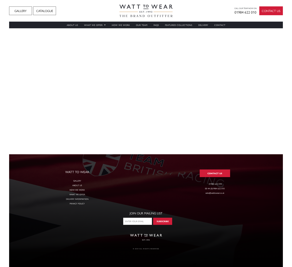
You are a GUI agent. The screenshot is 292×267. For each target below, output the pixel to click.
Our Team (142, 24)
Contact (219, 24)
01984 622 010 (245, 12)
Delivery (203, 24)
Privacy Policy (77, 203)
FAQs (156, 24)
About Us (72, 24)
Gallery (77, 180)
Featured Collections (178, 24)
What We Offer (93, 24)
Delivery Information (77, 198)
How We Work (121, 24)
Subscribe (163, 221)
